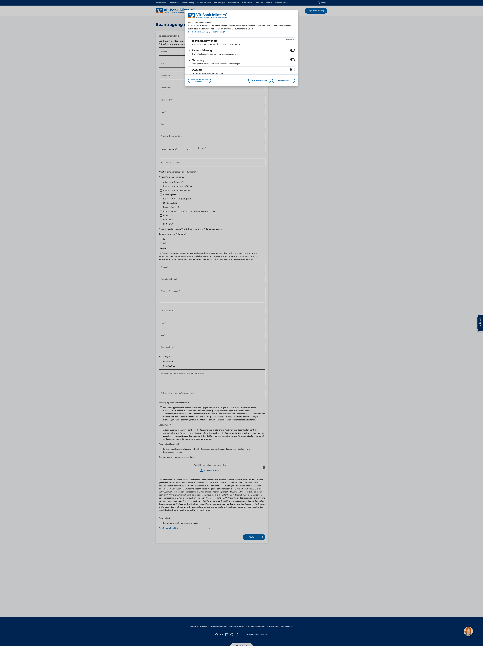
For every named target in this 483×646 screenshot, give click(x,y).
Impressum (217, 32)
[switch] (292, 50)
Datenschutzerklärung (198, 32)
